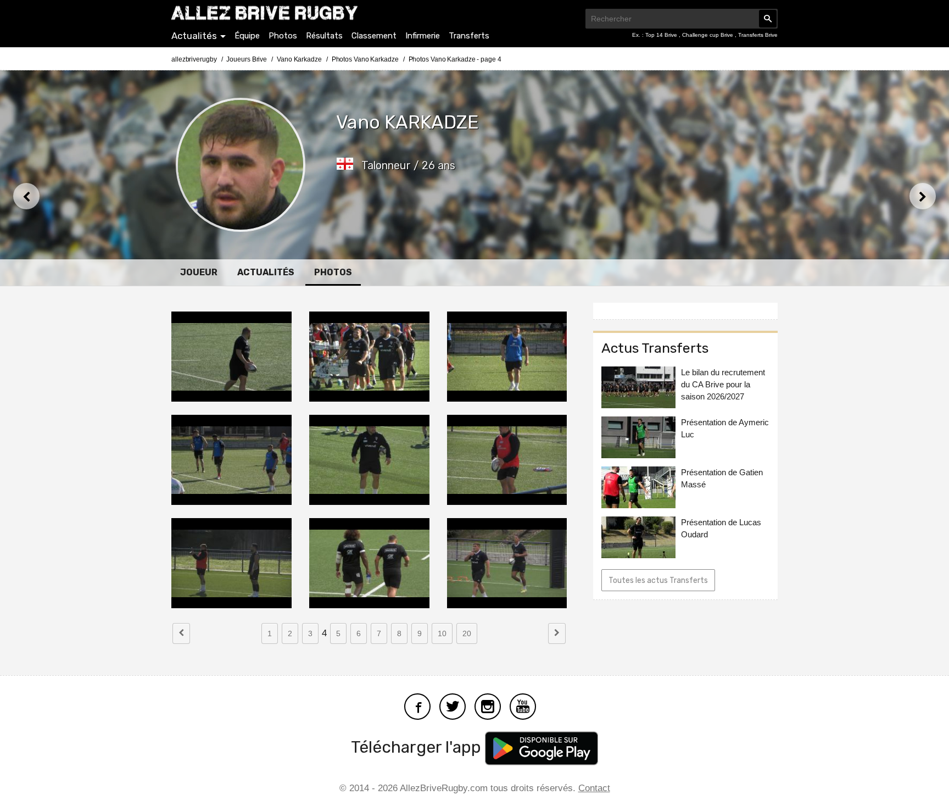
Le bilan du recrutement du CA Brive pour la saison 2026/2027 (723, 384)
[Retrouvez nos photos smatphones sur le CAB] (487, 705)
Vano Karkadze (299, 59)
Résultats (324, 36)
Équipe (247, 36)
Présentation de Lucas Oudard (721, 528)
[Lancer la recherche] (768, 18)
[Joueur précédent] (26, 196)
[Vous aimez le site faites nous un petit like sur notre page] (417, 705)
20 (466, 633)
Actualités (194, 35)
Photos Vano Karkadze (365, 59)
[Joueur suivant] (922, 196)
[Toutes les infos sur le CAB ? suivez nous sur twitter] (452, 705)
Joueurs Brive (246, 59)
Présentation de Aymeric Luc (725, 428)
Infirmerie (422, 36)
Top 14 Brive (662, 35)
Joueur (198, 272)
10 (442, 633)
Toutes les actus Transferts (658, 580)
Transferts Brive (758, 35)
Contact (594, 788)
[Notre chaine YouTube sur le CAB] (523, 705)
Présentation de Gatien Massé (722, 478)
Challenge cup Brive (708, 35)
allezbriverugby (194, 59)
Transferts (469, 36)
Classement (374, 36)
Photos (283, 36)
